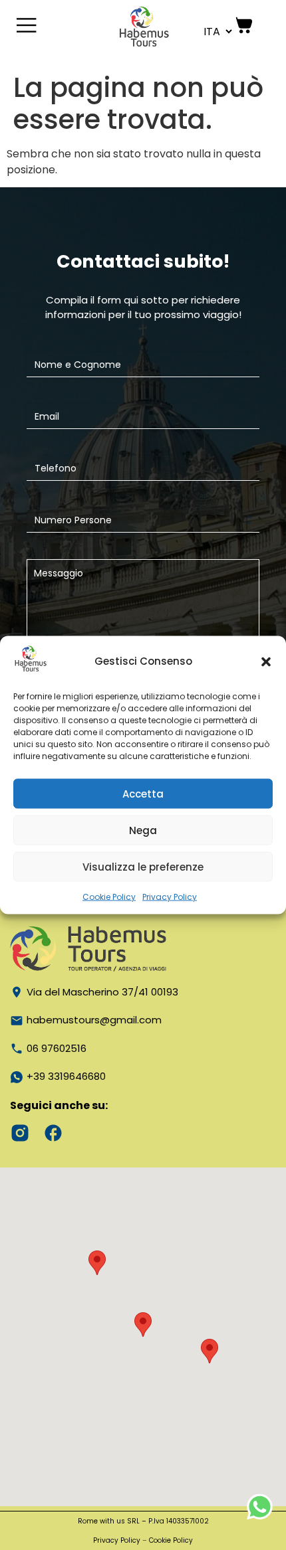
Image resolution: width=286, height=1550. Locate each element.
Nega (143, 830)
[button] (266, 661)
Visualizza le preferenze (143, 866)
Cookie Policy (109, 897)
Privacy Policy (169, 897)
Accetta (143, 793)
